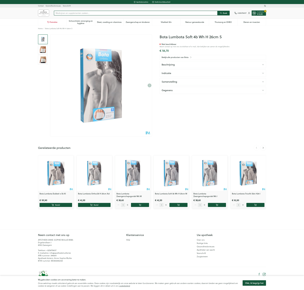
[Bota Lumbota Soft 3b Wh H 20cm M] (171, 173)
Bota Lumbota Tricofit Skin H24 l (246, 193)
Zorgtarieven (202, 256)
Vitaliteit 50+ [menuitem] (170, 23)
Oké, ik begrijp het (254, 283)
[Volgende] (149, 85)
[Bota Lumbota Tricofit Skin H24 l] (248, 173)
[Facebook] (259, 274)
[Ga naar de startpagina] (43, 13)
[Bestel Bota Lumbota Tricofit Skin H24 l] (255, 205)
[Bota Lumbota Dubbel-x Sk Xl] (56, 173)
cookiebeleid (124, 285)
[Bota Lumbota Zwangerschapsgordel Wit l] (209, 173)
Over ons (201, 240)
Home (40, 28)
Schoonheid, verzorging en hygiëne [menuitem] (82, 22)
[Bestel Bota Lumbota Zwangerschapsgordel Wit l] (217, 205)
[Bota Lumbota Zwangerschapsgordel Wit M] (132, 173)
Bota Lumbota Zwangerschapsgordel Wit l (205, 195)
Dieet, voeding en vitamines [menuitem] (110, 23)
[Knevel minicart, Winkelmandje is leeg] (254, 13)
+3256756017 (51, 250)
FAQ (128, 240)
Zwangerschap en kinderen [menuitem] (139, 23)
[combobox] (136, 13)
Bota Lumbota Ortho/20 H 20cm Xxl (94, 193)
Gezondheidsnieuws (53, 6)
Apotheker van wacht (206, 250)
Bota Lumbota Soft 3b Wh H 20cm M (171, 193)
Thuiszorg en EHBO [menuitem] (226, 23)
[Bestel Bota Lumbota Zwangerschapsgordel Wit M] (140, 205)
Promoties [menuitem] (53, 22)
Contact (41, 6)
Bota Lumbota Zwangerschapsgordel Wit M (129, 195)
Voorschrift (67, 6)
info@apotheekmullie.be (60, 253)
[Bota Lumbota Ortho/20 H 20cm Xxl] (94, 173)
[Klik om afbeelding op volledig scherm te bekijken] (101, 85)
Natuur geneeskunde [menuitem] (197, 23)
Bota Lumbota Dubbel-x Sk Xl (53, 193)
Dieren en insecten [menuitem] (254, 23)
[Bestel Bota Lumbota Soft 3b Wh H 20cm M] (178, 205)
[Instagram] (264, 274)
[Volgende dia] (263, 148)
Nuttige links (202, 243)
